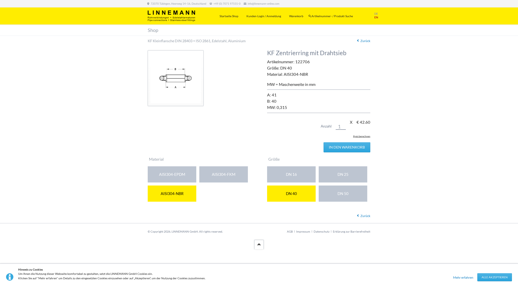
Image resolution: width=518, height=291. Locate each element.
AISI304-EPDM (172, 174)
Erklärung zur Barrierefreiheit (351, 231)
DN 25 (343, 174)
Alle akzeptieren (495, 277)
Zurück (365, 41)
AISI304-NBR (172, 193)
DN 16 (291, 174)
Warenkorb (296, 16)
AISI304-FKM (223, 174)
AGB (290, 231)
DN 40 (291, 193)
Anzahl (326, 126)
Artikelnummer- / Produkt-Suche (332, 16)
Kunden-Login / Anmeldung (263, 16)
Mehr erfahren (463, 277)
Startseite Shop (229, 16)
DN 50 (343, 193)
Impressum (303, 231)
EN (376, 17)
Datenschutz (321, 231)
